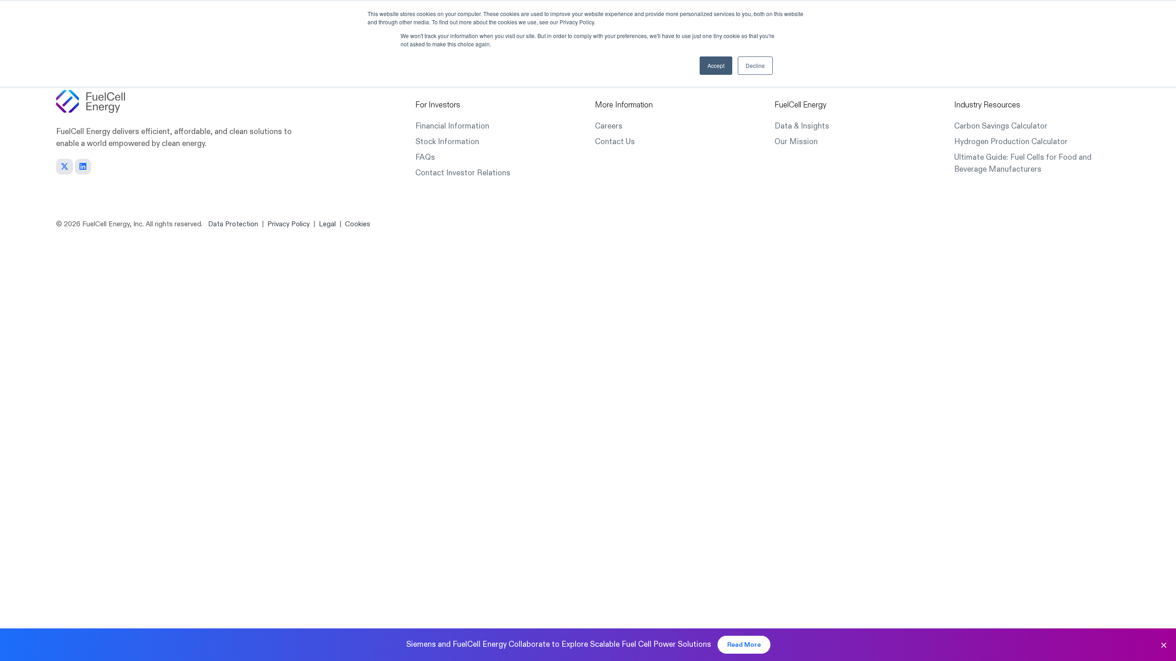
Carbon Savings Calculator (1000, 126)
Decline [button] (755, 65)
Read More (744, 645)
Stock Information (447, 141)
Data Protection (233, 224)
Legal (327, 224)
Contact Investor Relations (462, 173)
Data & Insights (802, 126)
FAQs (425, 157)
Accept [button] (715, 65)
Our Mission (796, 141)
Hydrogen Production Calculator (1011, 141)
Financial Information (452, 126)
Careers (608, 126)
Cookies (357, 224)
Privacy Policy (288, 224)
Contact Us (615, 141)
